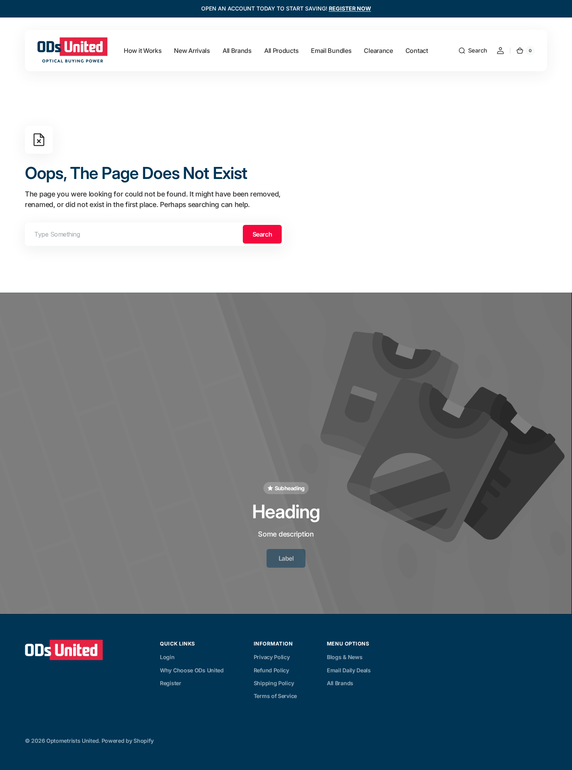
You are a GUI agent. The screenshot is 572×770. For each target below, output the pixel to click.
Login (167, 657)
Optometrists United (72, 740)
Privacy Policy (272, 657)
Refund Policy (271, 670)
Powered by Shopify (128, 740)
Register (170, 683)
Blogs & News (344, 657)
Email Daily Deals (349, 670)
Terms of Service (275, 696)
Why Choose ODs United (192, 670)
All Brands (340, 683)
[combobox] (154, 234)
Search (262, 234)
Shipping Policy (274, 683)
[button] (472, 50)
